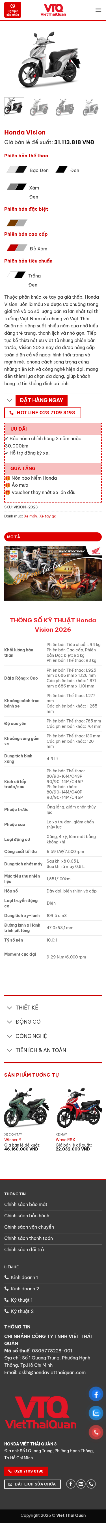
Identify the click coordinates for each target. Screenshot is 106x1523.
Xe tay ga (53, 126)
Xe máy (34, 126)
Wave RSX (65, 1140)
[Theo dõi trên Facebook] (70, 1484)
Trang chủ (13, 126)
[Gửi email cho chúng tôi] (81, 1484)
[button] (98, 10)
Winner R (12, 1140)
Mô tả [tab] (13, 537)
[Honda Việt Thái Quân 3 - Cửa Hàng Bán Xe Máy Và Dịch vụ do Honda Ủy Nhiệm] (53, 10)
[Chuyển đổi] (9, 401)
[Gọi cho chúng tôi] (91, 1484)
